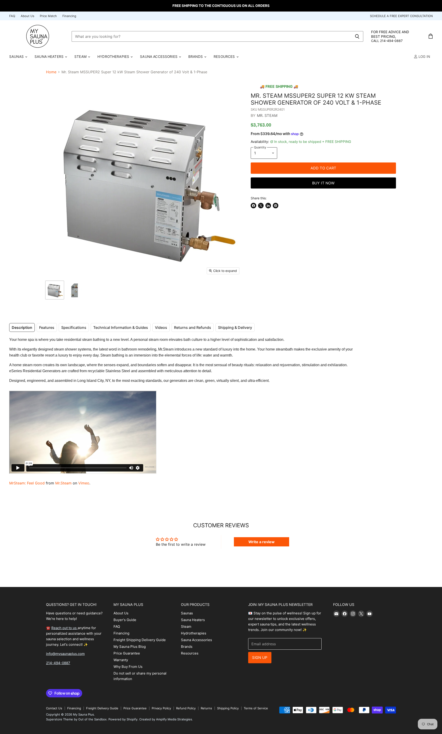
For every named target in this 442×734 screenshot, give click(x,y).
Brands (196, 56)
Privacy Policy (161, 708)
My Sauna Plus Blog (129, 646)
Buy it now (323, 183)
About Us (27, 16)
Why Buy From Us (127, 666)
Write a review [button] (261, 541)
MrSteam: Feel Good (27, 483)
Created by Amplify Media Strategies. (166, 719)
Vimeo (83, 483)
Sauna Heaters (49, 56)
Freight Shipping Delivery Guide (139, 640)
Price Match (48, 16)
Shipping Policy (228, 708)
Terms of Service (256, 708)
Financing (69, 16)
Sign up (259, 657)
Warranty (120, 660)
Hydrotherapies (113, 56)
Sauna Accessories (159, 56)
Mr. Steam (267, 115)
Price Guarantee (126, 653)
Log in (424, 56)
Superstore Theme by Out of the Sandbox (76, 719)
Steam (80, 56)
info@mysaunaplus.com (65, 653)
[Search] (357, 36)
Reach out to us (64, 628)
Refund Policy (186, 708)
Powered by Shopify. (123, 719)
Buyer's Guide (124, 620)
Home (51, 72)
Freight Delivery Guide (102, 708)
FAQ (12, 16)
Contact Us (54, 708)
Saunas (17, 56)
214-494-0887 (58, 663)
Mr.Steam (63, 483)
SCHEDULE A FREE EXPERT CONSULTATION (401, 16)
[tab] (22, 327)
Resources (225, 56)
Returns (206, 708)
